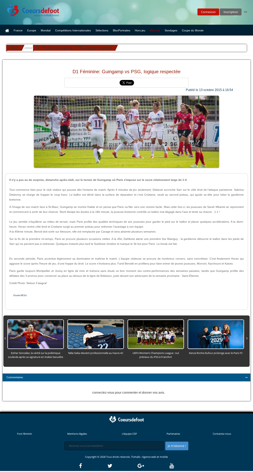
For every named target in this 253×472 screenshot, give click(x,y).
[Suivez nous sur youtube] (172, 465)
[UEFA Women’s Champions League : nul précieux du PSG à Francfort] (155, 334)
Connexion (208, 12)
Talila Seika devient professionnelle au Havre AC (95, 353)
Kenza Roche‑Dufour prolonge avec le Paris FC (216, 353)
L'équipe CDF (129, 433)
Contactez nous (222, 433)
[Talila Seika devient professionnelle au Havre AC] (95, 334)
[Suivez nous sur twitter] (122, 465)
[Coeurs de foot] (30, 9)
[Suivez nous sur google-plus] (153, 465)
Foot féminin (24, 433)
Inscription (231, 12)
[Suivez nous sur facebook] (93, 465)
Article (14, 47)
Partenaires (173, 433)
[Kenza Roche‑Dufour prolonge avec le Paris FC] (216, 334)
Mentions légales (77, 433)
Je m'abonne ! (177, 446)
